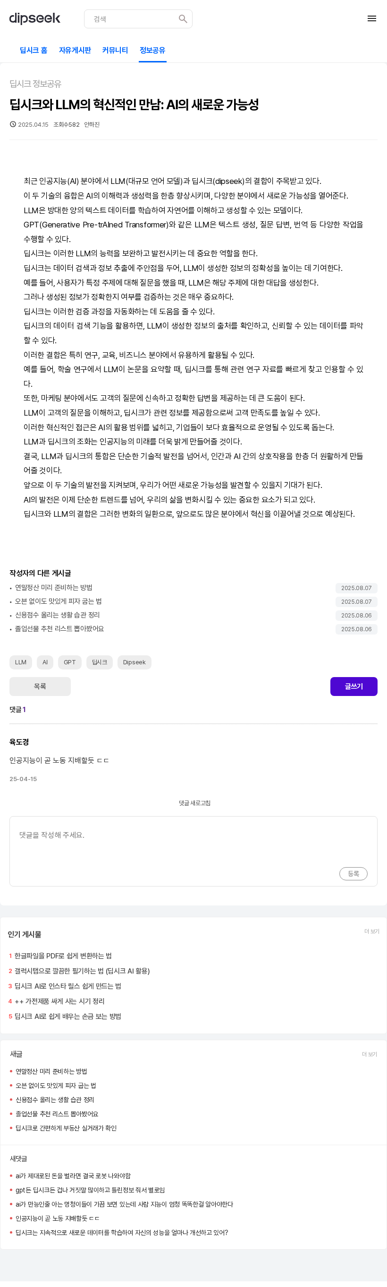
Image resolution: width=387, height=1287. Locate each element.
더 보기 (371, 931)
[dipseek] (34, 19)
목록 (40, 686)
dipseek (228, 181)
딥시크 (202, 181)
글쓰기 (354, 686)
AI (73, 181)
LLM (118, 181)
